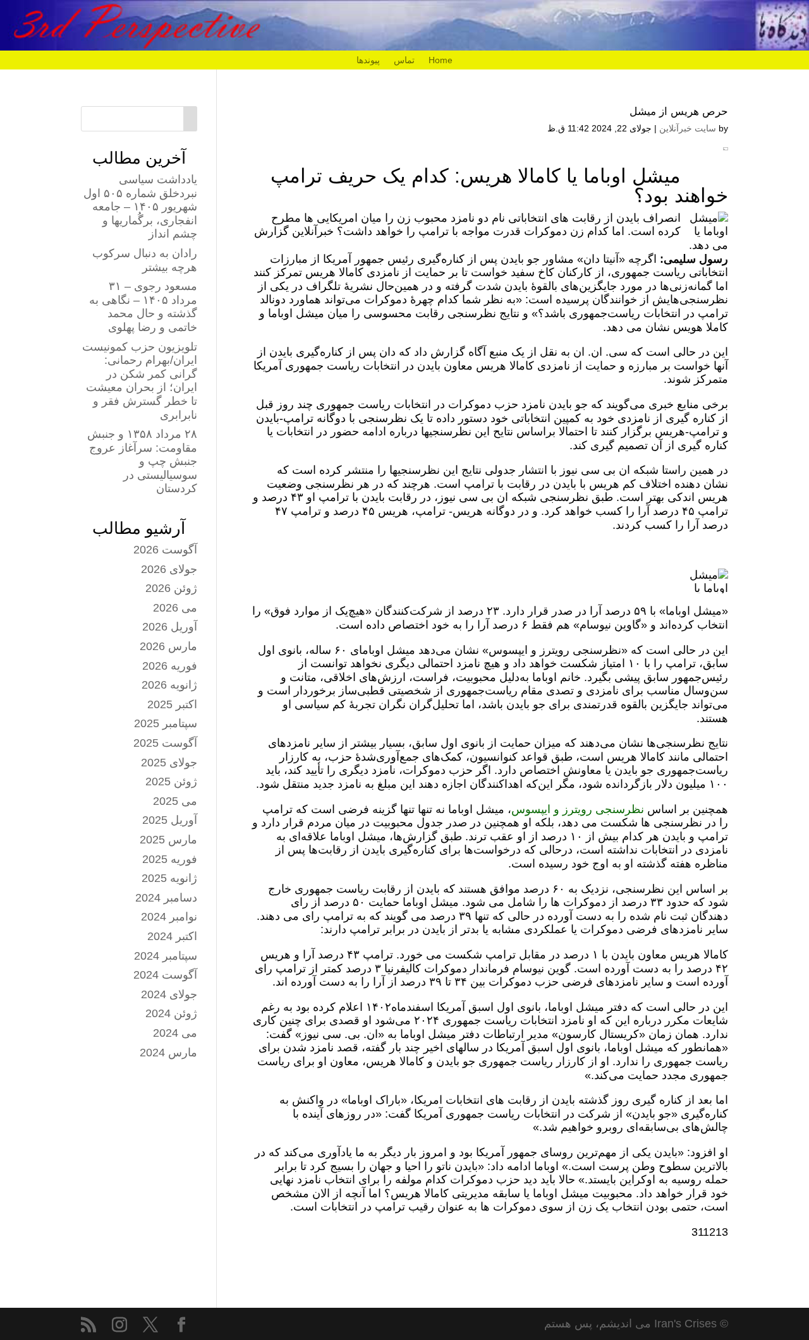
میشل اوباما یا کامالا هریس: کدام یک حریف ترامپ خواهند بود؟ (499, 186)
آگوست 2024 (165, 975)
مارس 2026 (168, 646)
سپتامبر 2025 (165, 723)
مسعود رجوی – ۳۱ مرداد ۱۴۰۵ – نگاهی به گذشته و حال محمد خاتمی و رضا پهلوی (143, 307)
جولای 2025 (169, 762)
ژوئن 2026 (171, 588)
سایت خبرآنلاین (687, 128)
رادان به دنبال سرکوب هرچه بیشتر (144, 260)
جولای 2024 (169, 994)
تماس (404, 60)
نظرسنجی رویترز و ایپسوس (577, 809)
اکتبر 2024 (172, 936)
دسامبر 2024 (166, 897)
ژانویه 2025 (169, 878)
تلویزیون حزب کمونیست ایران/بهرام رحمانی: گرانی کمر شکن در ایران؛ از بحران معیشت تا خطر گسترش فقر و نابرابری (139, 381)
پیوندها (368, 60)
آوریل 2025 (169, 820)
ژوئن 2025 (171, 781)
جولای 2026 (169, 569)
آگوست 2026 (165, 549)
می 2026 (175, 607)
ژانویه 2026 (169, 685)
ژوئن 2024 (171, 1013)
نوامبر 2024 (169, 916)
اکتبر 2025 (172, 704)
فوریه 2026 (169, 666)
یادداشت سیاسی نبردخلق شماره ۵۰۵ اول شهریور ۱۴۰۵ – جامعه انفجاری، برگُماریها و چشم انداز (140, 206)
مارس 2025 (168, 839)
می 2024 (175, 1033)
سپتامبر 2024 (165, 956)
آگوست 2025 (165, 743)
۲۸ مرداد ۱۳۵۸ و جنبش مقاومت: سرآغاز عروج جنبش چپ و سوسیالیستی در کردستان (142, 461)
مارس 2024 (168, 1052)
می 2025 (175, 801)
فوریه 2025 (169, 859)
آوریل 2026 (169, 626)
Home (441, 60)
